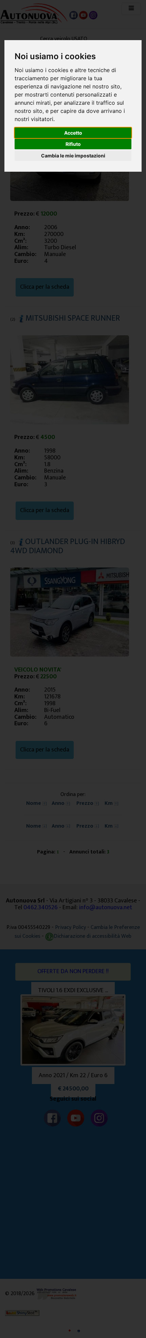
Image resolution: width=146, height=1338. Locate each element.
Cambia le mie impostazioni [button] (73, 155)
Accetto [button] (73, 133)
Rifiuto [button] (73, 144)
